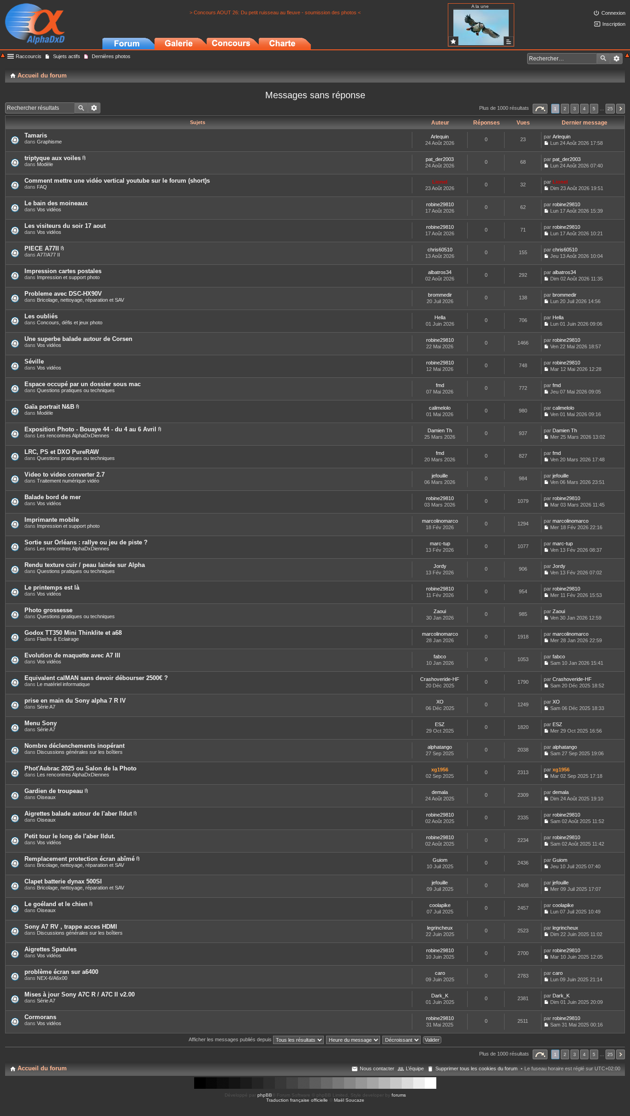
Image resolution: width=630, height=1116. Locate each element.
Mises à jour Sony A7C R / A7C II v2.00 (79, 994)
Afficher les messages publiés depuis (231, 1039)
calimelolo (440, 408)
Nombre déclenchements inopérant (74, 745)
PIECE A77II (41, 248)
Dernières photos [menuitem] (111, 56)
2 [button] (565, 108)
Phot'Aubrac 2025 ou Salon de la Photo (80, 768)
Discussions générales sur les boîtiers (80, 752)
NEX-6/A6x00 (52, 978)
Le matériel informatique (63, 684)
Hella (440, 317)
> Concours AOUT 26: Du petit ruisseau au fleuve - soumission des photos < (275, 12)
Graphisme (49, 141)
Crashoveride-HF (439, 679)
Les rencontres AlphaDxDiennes (73, 435)
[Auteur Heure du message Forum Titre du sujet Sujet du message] (353, 1039)
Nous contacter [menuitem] (377, 1068)
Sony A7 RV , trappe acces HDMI (70, 926)
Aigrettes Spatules (50, 949)
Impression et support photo (68, 277)
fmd (440, 385)
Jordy (440, 566)
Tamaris (35, 135)
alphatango (440, 747)
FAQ (42, 187)
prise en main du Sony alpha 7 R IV (75, 700)
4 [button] (584, 108)
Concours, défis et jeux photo (69, 322)
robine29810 (440, 204)
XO (440, 701)
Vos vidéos (49, 209)
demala (440, 792)
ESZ (440, 724)
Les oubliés (41, 316)
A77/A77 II (48, 254)
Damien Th (440, 430)
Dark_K (439, 995)
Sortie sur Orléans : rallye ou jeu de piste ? (86, 542)
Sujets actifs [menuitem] (66, 56)
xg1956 (439, 769)
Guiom (440, 860)
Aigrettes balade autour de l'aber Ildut (78, 813)
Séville (34, 361)
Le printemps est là (51, 587)
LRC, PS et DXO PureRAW (61, 451)
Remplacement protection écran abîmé (79, 858)
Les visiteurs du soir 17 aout (65, 225)
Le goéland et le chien (56, 904)
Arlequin (440, 136)
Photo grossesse (48, 610)
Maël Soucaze (349, 1100)
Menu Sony (40, 723)
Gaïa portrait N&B (49, 406)
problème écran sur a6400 (61, 971)
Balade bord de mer (52, 497)
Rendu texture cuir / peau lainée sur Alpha (84, 564)
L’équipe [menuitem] (415, 1068)
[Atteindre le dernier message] (546, 143)
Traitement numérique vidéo (68, 480)
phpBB (264, 1095)
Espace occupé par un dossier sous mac (82, 384)
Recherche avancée (616, 58)
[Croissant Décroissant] (402, 1039)
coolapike (440, 905)
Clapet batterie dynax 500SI (63, 881)
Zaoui (440, 611)
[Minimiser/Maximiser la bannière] (627, 56)
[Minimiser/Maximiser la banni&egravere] (2, 56)
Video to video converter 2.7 (64, 474)
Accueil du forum (42, 1068)
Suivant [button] (620, 108)
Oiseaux (46, 797)
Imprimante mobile (51, 519)
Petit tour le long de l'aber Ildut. (69, 836)
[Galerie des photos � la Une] (453, 41)
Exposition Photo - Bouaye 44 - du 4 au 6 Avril (90, 429)
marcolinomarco (440, 521)
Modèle (45, 164)
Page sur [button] (540, 108)
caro (440, 973)
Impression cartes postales (62, 271)
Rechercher (603, 58)
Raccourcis (29, 56)
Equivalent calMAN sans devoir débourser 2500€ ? (96, 677)
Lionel (439, 182)
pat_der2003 (440, 159)
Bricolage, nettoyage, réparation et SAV (80, 300)
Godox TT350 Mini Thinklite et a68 (73, 632)
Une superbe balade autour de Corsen (78, 338)
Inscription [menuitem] (613, 24)
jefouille (440, 475)
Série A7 (46, 707)
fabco (440, 656)
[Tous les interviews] (509, 41)
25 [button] (610, 108)
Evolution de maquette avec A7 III (72, 655)
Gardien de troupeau (53, 791)
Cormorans (40, 1017)
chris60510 (440, 249)
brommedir (440, 295)
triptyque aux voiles (52, 158)
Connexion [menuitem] (613, 13)
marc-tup (440, 543)
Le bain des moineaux (56, 203)
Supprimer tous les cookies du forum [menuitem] (476, 1068)
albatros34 (440, 272)
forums (399, 1095)
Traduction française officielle (297, 1100)
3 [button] (574, 108)
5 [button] (594, 108)
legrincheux (440, 928)
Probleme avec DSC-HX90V (63, 293)
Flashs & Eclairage (58, 639)
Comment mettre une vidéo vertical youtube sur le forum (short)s (117, 180)
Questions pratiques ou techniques (76, 390)
